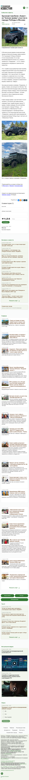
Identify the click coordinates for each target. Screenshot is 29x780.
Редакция (14, 730)
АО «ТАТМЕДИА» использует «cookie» (8, 766)
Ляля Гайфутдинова (6, 23)
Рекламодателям (20, 727)
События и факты (7, 12)
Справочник (11, 732)
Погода (21, 595)
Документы (7, 730)
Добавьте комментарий (6, 211)
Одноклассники (18, 185)
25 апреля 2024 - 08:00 (16, 23)
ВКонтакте (6, 185)
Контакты (22, 730)
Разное (21, 732)
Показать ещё (13, 300)
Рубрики (12, 727)
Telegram (11, 185)
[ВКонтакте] (18, 200)
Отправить (5, 222)
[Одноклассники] (20, 200)
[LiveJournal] (26, 200)
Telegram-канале (6, 194)
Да (5, 711)
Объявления (14, 599)
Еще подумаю (8, 717)
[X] (24, 200)
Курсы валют (7, 595)
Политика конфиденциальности (7, 770)
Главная (6, 727)
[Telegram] (22, 200)
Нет (6, 714)
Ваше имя (4, 206)
